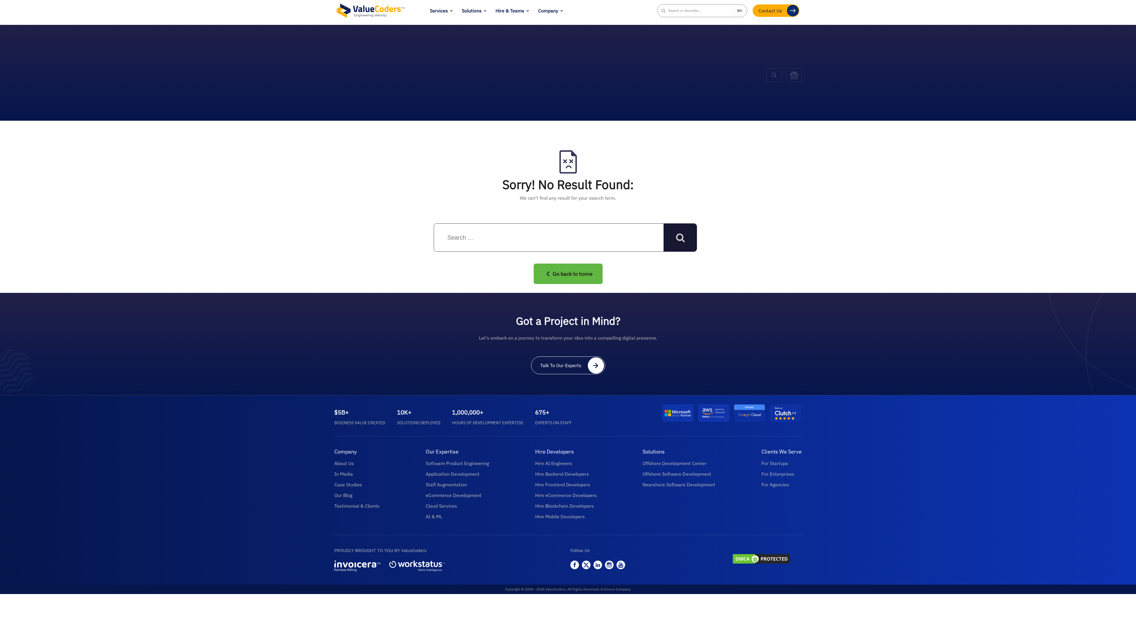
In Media (343, 474)
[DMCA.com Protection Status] (767, 559)
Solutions (472, 11)
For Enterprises (777, 474)
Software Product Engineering (457, 463)
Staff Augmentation (446, 485)
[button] (702, 10)
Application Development (453, 474)
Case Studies (348, 485)
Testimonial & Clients (357, 506)
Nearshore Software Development (679, 485)
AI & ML (434, 516)
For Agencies (775, 485)
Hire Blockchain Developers (564, 506)
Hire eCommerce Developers (566, 495)
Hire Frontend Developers (562, 485)
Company (548, 11)
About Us (344, 463)
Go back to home (573, 273)
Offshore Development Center (674, 463)
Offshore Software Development (677, 474)
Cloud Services (441, 506)
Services (439, 11)
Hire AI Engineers (553, 463)
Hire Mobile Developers (560, 516)
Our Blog (343, 495)
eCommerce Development (454, 495)
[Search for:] (486, 238)
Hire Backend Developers (562, 474)
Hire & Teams (510, 11)
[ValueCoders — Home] (371, 10)
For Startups (774, 463)
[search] (774, 75)
